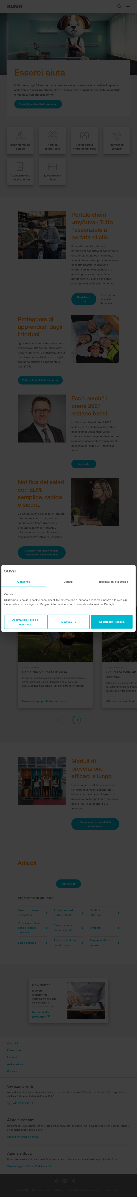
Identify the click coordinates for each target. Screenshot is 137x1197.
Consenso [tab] (23, 581)
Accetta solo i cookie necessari (25, 621)
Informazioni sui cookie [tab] (113, 581)
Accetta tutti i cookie (112, 621)
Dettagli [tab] (68, 581)
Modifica (66, 621)
